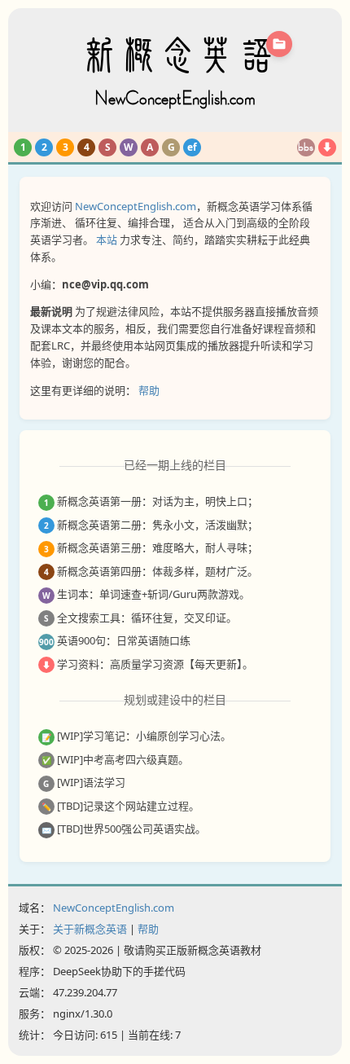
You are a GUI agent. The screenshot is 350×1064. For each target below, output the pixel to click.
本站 (106, 239)
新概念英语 (175, 72)
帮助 (149, 390)
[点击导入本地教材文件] (279, 44)
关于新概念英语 (90, 928)
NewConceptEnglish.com (135, 206)
